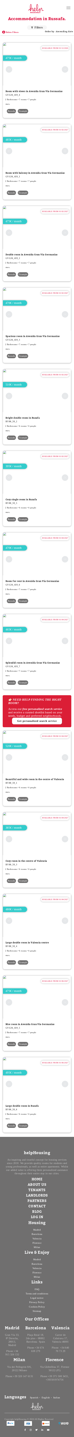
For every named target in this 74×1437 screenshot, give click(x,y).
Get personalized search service (37, 721)
